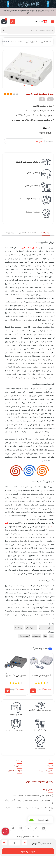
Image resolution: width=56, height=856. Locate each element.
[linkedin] (43, 828)
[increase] (4, 842)
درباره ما (49, 766)
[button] (50, 674)
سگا (12, 41)
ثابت (20, 41)
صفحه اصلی (46, 41)
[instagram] (20, 828)
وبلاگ (50, 761)
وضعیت (49, 141)
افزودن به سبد (28, 851)
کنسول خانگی (31, 41)
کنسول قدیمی (31, 627)
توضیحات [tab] (45, 232)
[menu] (52, 21)
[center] (4, 30)
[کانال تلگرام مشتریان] (28, 4)
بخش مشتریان (46, 771)
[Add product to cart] (33, 690)
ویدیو (19, 761)
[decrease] (24, 842)
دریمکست (19, 627)
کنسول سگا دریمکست (41, 675)
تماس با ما (17, 766)
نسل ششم (36, 636)
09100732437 (39, 795)
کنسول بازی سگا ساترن (16, 675)
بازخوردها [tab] (10, 232)
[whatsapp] (28, 828)
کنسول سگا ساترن (29, 247)
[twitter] (35, 828)
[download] (40, 819)
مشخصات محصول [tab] (27, 232)
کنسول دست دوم (46, 627)
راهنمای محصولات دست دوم (39, 781)
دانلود (51, 776)
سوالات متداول (15, 771)
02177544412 (19, 795)
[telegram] (12, 828)
